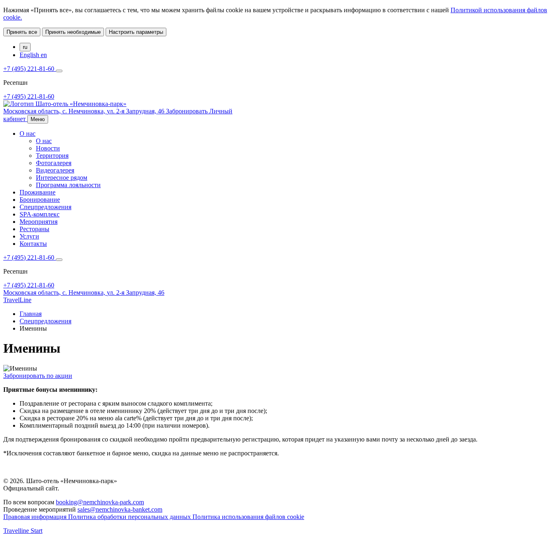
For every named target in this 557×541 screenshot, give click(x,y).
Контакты (33, 243)
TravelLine (17, 299)
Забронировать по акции (37, 375)
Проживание (37, 192)
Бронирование (40, 199)
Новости (48, 148)
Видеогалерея (55, 170)
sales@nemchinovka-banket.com (119, 509)
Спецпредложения (45, 206)
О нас (27, 133)
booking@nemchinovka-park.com (100, 502)
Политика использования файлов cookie (248, 516)
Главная (31, 313)
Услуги (29, 236)
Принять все (22, 32)
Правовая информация (35, 516)
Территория (52, 155)
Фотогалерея (53, 162)
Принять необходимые (73, 32)
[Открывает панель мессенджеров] (59, 71)
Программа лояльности (68, 184)
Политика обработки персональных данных (130, 516)
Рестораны (34, 228)
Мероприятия (38, 221)
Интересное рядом (61, 177)
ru (25, 47)
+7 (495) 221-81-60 (29, 68)
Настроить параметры (136, 32)
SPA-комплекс (40, 214)
